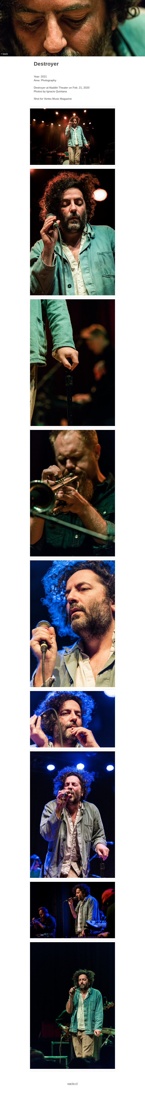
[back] (72, 137)
